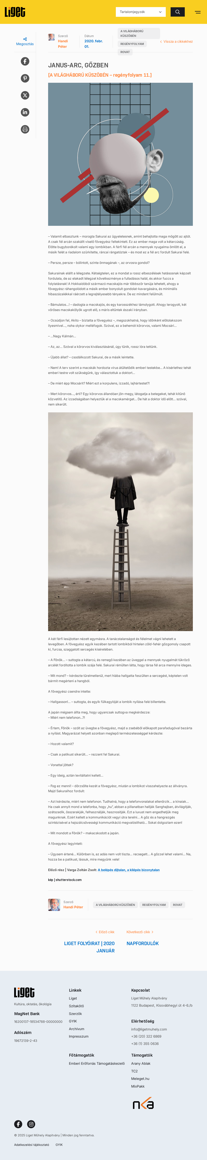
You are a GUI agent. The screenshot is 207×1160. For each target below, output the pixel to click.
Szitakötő (76, 1006)
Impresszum (79, 1036)
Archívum (76, 1029)
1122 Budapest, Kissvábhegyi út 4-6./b (161, 1005)
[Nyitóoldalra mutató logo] (38, 992)
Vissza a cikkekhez (178, 41)
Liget (73, 998)
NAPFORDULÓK (142, 943)
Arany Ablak (140, 1063)
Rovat (125, 52)
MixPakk (138, 1086)
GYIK (73, 1021)
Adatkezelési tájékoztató (31, 1145)
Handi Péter (63, 44)
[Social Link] (18, 1124)
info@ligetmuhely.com (149, 1029)
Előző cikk (106, 932)
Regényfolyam (132, 44)
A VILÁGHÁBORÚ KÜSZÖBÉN (131, 33)
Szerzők (75, 1014)
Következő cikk (138, 932)
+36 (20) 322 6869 (146, 1036)
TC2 (134, 1071)
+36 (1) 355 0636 (145, 1044)
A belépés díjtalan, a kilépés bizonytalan (129, 870)
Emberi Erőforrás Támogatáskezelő (97, 1063)
